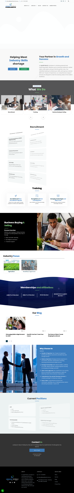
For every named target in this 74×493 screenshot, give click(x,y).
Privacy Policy (57, 484)
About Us (26, 5)
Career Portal (53, 5)
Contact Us (45, 5)
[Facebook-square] (61, 1)
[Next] (43, 117)
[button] (68, 1)
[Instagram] (12, 482)
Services (33, 5)
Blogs (39, 5)
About (56, 474)
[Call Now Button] (2, 490)
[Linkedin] (63, 1)
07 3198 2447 (37, 455)
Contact (56, 481)
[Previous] (30, 117)
